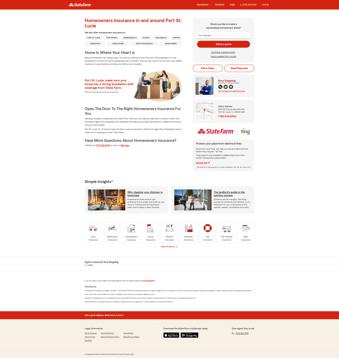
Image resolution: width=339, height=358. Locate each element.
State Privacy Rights (131, 337)
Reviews (219, 5)
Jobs (232, 5)
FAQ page (124, 145)
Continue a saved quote (223, 52)
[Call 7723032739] (220, 87)
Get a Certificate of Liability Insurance (231, 91)
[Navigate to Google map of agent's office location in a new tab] (231, 87)
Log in (265, 5)
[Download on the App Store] (171, 335)
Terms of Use (90, 337)
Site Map (88, 341)
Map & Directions (228, 116)
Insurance (202, 5)
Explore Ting (201, 163)
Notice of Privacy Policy (110, 337)
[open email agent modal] (226, 87)
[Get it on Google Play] (189, 335)
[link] (80, 4)
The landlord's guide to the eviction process (229, 194)
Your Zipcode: (205, 35)
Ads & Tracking (91, 333)
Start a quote (223, 44)
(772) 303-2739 (250, 5)
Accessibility (128, 333)
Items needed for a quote (223, 56)
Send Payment (239, 68)
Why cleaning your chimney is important (144, 194)
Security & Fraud (107, 333)
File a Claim (208, 68)
